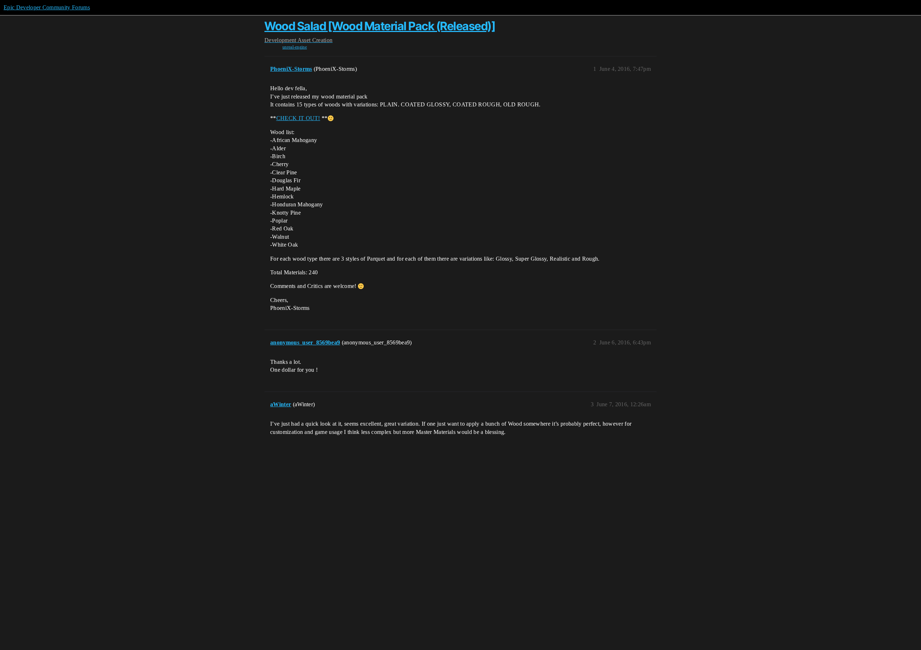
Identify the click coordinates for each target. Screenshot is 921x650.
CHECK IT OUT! (298, 118)
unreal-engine (294, 47)
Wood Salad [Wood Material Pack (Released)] (379, 26)
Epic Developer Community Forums (47, 7)
